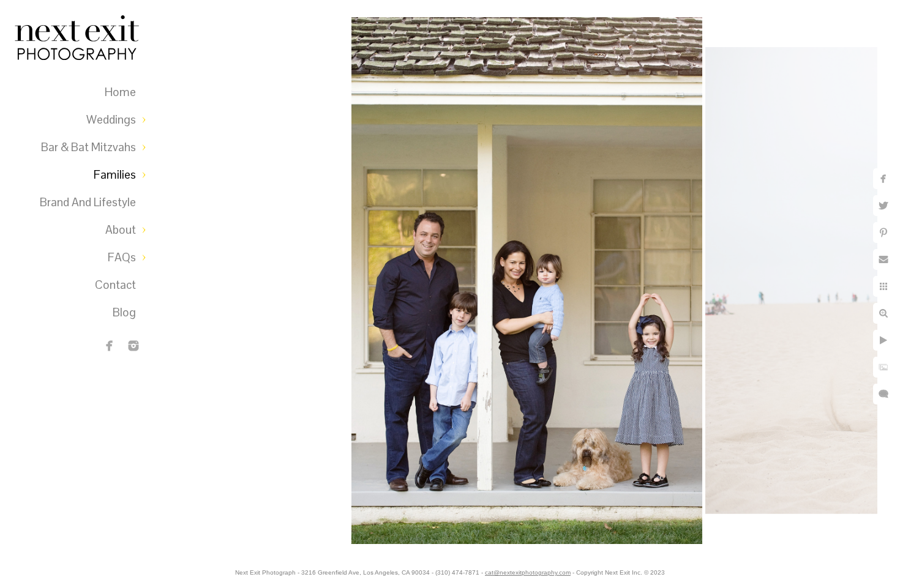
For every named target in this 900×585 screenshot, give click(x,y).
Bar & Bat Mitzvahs (88, 147)
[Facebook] (109, 345)
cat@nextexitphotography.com (528, 572)
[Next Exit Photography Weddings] (133, 345)
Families (115, 174)
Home (120, 92)
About (120, 229)
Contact (115, 284)
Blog (124, 312)
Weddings (111, 119)
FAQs (122, 257)
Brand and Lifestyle (88, 202)
